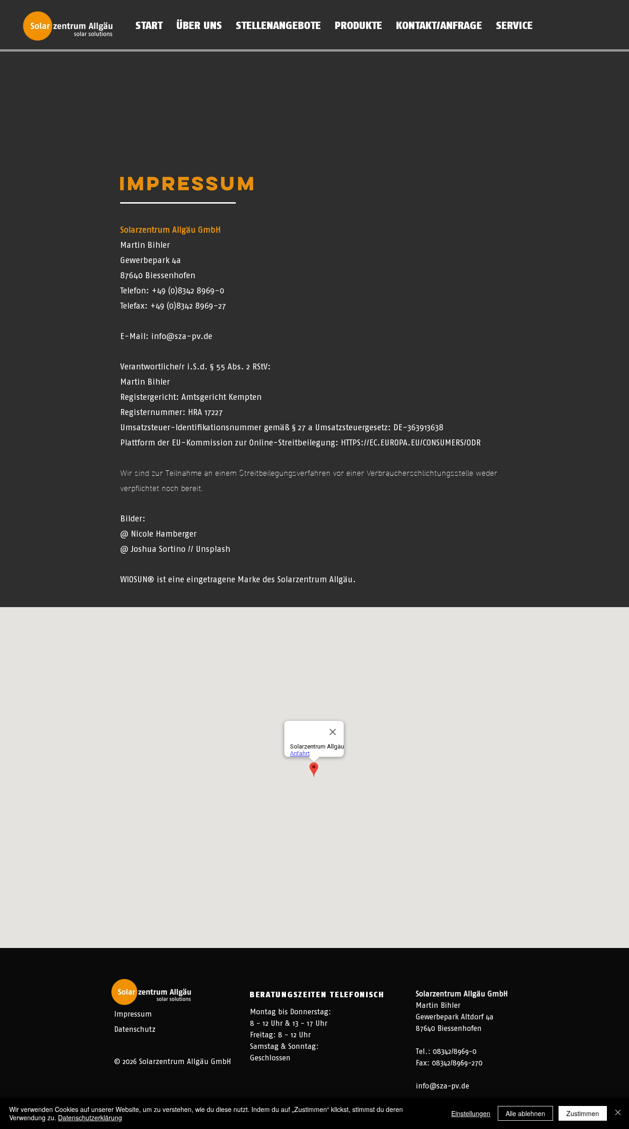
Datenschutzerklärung (90, 1117)
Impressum (133, 1014)
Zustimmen (582, 1113)
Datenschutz (135, 1029)
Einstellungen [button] (470, 1113)
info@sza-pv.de (181, 336)
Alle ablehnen (525, 1113)
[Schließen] (617, 1113)
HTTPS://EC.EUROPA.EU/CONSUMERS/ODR (411, 443)
